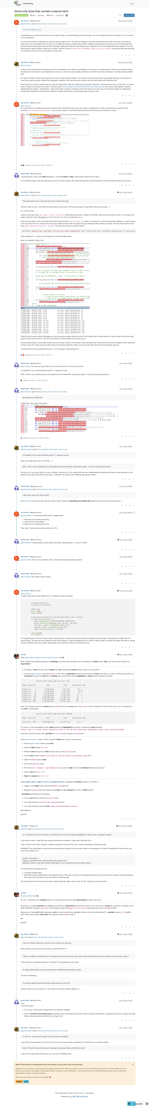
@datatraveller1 (36, 446)
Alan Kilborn (25, 62)
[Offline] (17, 22)
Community (28, 3)
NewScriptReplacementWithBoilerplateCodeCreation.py (82, 87)
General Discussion (22, 15)
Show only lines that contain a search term (51, 24)
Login (26, 1081)
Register (19, 1081)
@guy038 (34, 826)
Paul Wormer (25, 21)
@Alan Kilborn (36, 21)
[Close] (132, 1065)
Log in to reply (129, 15)
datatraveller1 (25, 173)
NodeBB (73, 1096)
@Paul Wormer (35, 62)
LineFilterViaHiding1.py (30, 29)
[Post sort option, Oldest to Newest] (120, 15)
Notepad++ (81, 1093)
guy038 (23, 654)
